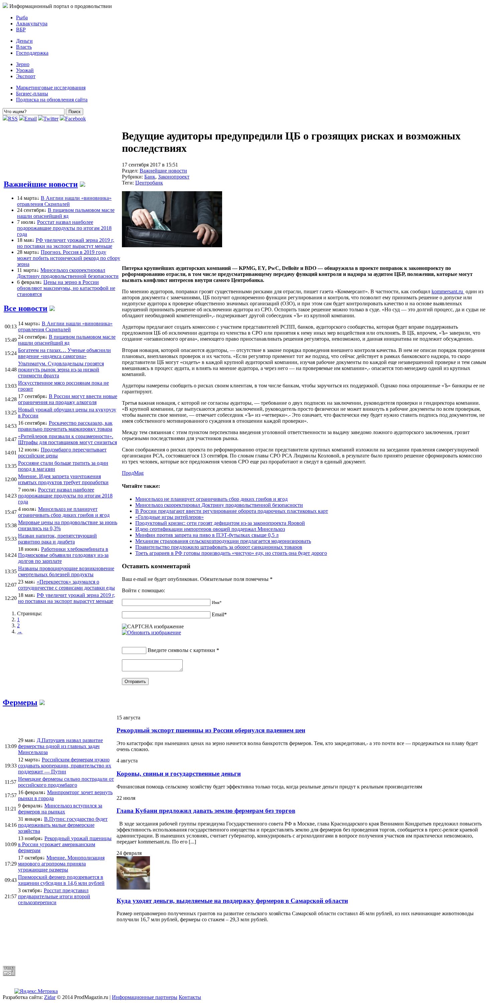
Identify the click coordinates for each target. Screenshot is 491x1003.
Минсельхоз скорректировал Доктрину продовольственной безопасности (68, 273)
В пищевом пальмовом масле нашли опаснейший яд (66, 213)
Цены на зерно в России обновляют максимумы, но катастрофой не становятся (66, 288)
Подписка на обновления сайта (52, 99)
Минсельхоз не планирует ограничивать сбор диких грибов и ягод (211, 499)
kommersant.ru (448, 291)
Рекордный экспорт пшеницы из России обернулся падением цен (211, 730)
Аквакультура (31, 23)
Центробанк (149, 183)
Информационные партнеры (144, 997)
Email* (219, 614)
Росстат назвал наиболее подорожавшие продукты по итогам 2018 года (64, 228)
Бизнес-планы (32, 93)
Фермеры (20, 702)
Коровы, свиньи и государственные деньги (179, 773)
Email (30, 118)
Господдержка (32, 53)
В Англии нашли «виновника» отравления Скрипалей (64, 201)
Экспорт (25, 76)
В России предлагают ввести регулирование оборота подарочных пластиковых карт (231, 511)
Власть (24, 47)
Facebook (75, 118)
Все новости (25, 308)
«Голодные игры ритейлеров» (169, 517)
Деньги (24, 41)
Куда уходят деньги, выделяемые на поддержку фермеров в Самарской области (232, 900)
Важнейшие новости (41, 184)
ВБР (21, 29)
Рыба (22, 17)
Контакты (190, 997)
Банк (149, 177)
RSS (13, 118)
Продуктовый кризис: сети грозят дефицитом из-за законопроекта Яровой (220, 523)
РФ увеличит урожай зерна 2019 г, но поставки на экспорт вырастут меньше (65, 243)
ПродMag (133, 473)
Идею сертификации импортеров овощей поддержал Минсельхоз (210, 529)
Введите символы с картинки (181, 650)
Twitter (50, 118)
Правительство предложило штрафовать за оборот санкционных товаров (218, 547)
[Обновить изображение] (151, 632)
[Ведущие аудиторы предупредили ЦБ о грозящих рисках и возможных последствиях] (172, 245)
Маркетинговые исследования (51, 87)
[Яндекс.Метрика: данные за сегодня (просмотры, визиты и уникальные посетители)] (36, 991)
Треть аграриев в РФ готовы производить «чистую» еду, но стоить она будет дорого (231, 553)
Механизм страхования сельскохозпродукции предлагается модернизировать (223, 541)
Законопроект (173, 177)
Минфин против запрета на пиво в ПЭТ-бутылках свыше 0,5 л (207, 535)
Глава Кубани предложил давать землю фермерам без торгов (206, 810)
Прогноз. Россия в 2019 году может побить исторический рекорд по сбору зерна (68, 258)
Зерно (22, 64)
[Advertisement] (165, 944)
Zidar (49, 997)
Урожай (25, 70)
